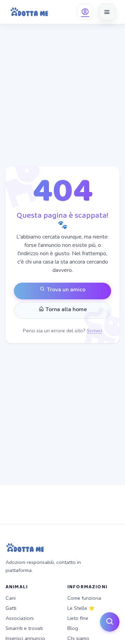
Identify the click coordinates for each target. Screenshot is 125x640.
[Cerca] (109, 622)
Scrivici (94, 330)
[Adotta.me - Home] (29, 11)
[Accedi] (85, 12)
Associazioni (20, 618)
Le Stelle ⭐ (81, 608)
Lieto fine (77, 618)
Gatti (11, 608)
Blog (72, 628)
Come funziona (84, 598)
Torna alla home (65, 309)
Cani (11, 598)
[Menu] (107, 11)
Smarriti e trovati (24, 628)
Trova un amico (65, 289)
